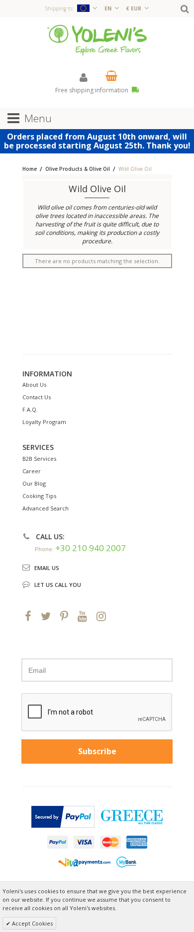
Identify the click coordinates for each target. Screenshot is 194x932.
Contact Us (36, 397)
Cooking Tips (39, 496)
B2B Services (39, 458)
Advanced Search (45, 508)
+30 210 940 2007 (90, 548)
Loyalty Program (44, 422)
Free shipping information (92, 90)
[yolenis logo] (97, 39)
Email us (46, 568)
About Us (34, 384)
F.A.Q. (30, 409)
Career (31, 471)
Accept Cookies (31, 923)
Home (29, 168)
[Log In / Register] (84, 77)
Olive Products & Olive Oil (77, 168)
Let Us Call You (57, 584)
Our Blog (34, 483)
